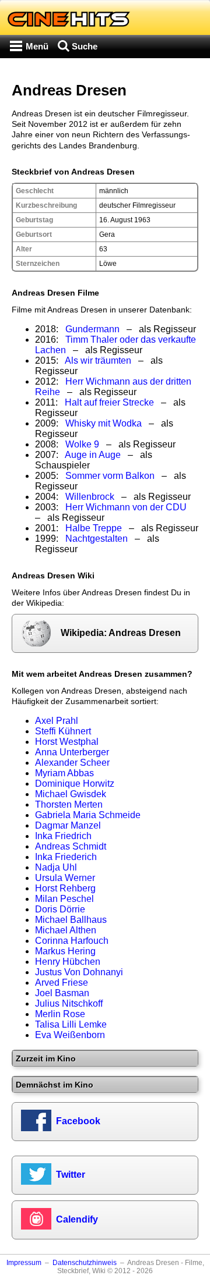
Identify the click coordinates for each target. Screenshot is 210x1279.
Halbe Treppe (93, 528)
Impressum (23, 1263)
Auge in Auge (93, 455)
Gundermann (92, 329)
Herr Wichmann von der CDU (126, 507)
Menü (37, 46)
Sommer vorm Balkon (110, 476)
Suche (84, 46)
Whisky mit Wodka (103, 423)
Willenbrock (89, 497)
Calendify (77, 1219)
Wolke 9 (82, 444)
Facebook (78, 1121)
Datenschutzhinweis (84, 1263)
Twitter (70, 1174)
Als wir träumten (98, 360)
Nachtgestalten (96, 538)
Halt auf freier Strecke (109, 402)
